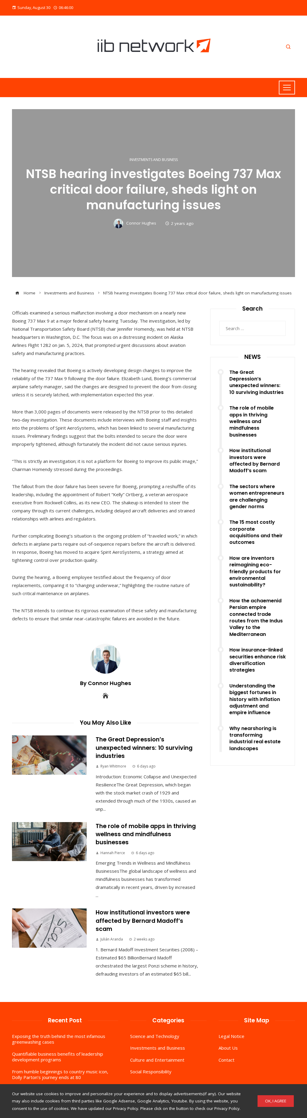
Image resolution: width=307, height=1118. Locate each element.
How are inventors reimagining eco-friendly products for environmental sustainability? (255, 572)
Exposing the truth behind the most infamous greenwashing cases (58, 1039)
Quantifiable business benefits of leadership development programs (57, 1057)
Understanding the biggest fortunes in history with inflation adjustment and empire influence (254, 699)
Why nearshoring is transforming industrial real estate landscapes (255, 738)
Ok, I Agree (275, 1101)
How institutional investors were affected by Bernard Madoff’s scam (143, 920)
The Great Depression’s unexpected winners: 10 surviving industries (144, 747)
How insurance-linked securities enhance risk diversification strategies (257, 659)
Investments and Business (154, 159)
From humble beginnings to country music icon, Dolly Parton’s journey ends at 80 (60, 1075)
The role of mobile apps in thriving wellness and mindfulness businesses (146, 834)
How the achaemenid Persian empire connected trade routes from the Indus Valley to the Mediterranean (256, 617)
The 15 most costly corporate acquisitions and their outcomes (256, 532)
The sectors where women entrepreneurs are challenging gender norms (256, 496)
